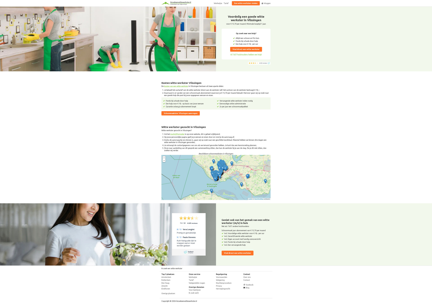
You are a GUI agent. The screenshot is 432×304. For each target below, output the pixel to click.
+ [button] (164, 157)
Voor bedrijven (195, 290)
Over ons (247, 277)
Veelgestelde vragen (197, 283)
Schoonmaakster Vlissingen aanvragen (180, 113)
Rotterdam (165, 280)
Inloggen (267, 3)
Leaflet (250, 199)
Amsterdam (166, 277)
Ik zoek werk (194, 293)
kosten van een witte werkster (176, 86)
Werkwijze (218, 3)
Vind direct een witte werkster (246, 49)
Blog (247, 288)
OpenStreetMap (258, 199)
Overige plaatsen (168, 293)
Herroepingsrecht (223, 289)
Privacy (219, 286)
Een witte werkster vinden (245, 3)
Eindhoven (165, 289)
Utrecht (164, 286)
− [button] (164, 160)
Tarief (226, 3)
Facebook (249, 285)
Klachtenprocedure (223, 283)
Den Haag (165, 283)
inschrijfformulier (177, 134)
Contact (246, 280)
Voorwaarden (221, 277)
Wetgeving (220, 280)
